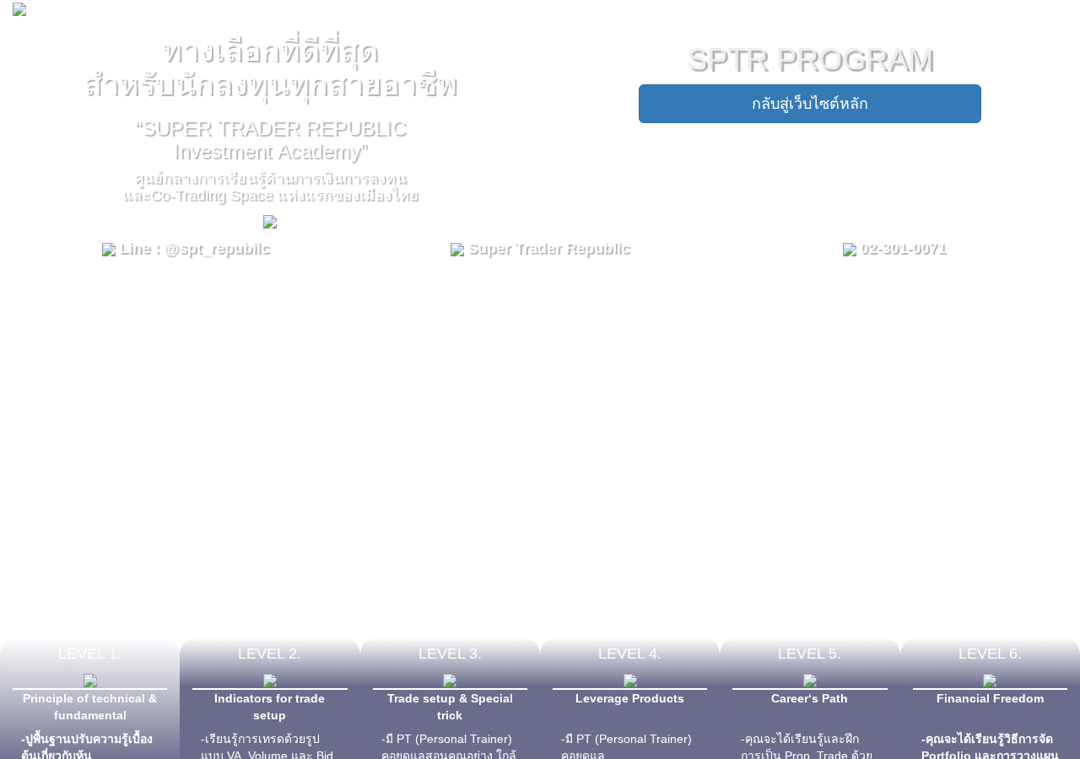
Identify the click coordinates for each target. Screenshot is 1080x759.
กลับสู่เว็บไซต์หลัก (810, 103)
